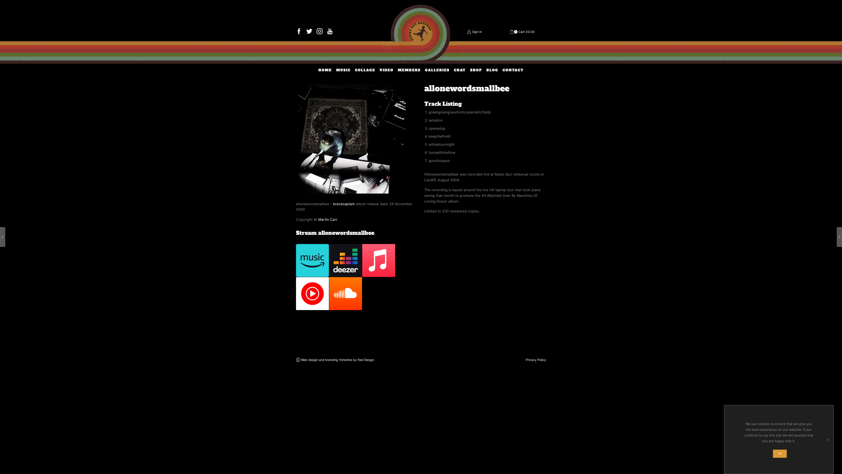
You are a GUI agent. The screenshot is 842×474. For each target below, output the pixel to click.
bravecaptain (344, 204)
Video (386, 70)
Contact (513, 70)
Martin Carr (327, 219)
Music (343, 70)
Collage (365, 70)
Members (409, 70)
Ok (780, 453)
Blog (492, 70)
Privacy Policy (536, 359)
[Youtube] (330, 31)
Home (325, 70)
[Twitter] (309, 31)
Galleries (437, 70)
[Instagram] (320, 31)
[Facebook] (299, 31)
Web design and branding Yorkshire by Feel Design (337, 360)
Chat (460, 70)
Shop (476, 70)
